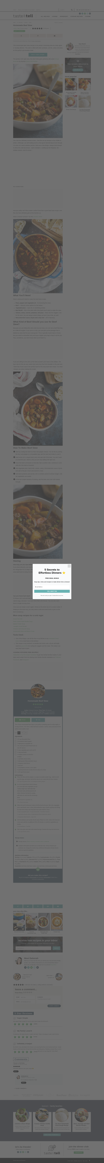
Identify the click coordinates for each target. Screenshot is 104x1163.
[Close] (69, 566)
